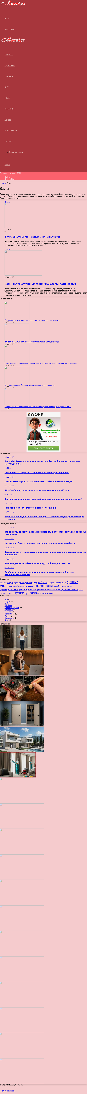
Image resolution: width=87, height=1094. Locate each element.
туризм (19, 592)
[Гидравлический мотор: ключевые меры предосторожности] (22, 930)
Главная (3, 183)
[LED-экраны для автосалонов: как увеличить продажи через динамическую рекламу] (22, 1083)
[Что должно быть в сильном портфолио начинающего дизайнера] (17, 340)
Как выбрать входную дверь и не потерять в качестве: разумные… (33, 320)
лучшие (72, 582)
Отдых (8, 120)
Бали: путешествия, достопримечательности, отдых (40, 283)
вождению (26, 582)
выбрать (42, 582)
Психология (11, 130)
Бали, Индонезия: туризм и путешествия (32, 236)
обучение (20, 586)
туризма (30, 593)
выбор (34, 583)
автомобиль (3, 582)
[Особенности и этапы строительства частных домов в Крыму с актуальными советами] (17, 405)
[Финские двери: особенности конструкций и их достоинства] (17, 383)
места (4, 586)
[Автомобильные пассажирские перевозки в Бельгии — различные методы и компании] (22, 904)
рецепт (3, 593)
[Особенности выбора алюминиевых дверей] (22, 879)
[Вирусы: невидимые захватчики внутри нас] (22, 1057)
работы (81, 589)
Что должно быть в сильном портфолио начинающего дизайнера (32, 342)
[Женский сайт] (12, 6)
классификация (60, 583)
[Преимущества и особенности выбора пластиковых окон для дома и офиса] (22, 853)
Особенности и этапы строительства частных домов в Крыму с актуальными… (38, 407)
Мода (7, 98)
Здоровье (10, 66)
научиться (12, 586)
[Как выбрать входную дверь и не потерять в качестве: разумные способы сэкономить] (17, 318)
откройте (57, 586)
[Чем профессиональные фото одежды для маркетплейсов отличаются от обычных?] (22, 955)
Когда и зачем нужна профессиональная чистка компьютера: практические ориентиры (41, 363)
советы (10, 593)
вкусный (17, 583)
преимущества (9, 589)
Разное (8, 141)
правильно (66, 586)
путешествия (69, 589)
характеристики (45, 593)
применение (32, 590)
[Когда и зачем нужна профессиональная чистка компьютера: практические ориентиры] (17, 361)
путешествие (41, 590)
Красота (9, 76)
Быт (6, 87)
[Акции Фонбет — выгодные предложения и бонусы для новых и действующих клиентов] (22, 1032)
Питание (9, 109)
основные (30, 586)
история (50, 582)
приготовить (22, 590)
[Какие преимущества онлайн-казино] (22, 802)
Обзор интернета (16, 152)
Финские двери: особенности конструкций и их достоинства (29, 385)
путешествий (53, 589)
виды (10, 582)
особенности (44, 586)
